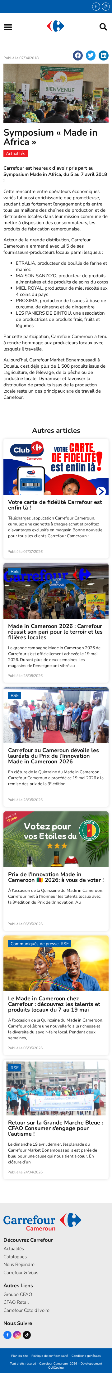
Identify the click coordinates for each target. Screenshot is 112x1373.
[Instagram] (106, 6)
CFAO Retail (16, 1302)
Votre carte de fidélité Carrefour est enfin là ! (55, 504)
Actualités (13, 1248)
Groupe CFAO (17, 1294)
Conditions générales (86, 1356)
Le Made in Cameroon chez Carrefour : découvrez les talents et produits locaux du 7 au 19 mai (54, 1004)
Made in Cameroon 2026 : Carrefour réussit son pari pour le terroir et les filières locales (55, 631)
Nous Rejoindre (19, 1264)
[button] (7, 26)
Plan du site (19, 1356)
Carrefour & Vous (20, 1272)
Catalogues (15, 1257)
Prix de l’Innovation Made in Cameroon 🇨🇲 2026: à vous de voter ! (56, 877)
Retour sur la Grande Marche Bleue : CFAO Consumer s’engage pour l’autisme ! (55, 1128)
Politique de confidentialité (49, 1356)
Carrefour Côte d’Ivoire (26, 1310)
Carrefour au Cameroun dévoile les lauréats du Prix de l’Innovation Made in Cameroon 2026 (53, 756)
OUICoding (56, 1368)
